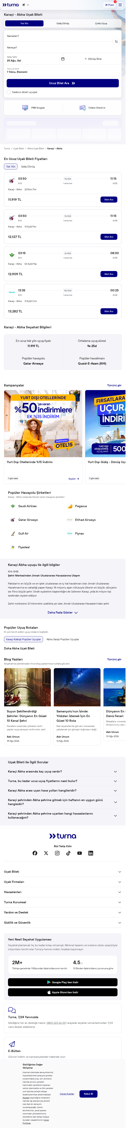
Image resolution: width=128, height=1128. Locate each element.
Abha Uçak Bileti (35, 148)
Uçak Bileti (18, 148)
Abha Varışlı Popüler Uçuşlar (62, 639)
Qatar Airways (33, 363)
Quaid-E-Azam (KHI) (92, 363)
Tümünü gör (114, 385)
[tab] (24, 23)
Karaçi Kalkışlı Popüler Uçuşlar (23, 639)
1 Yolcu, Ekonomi (17, 71)
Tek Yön (10, 166)
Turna (7, 148)
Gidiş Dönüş (28, 166)
